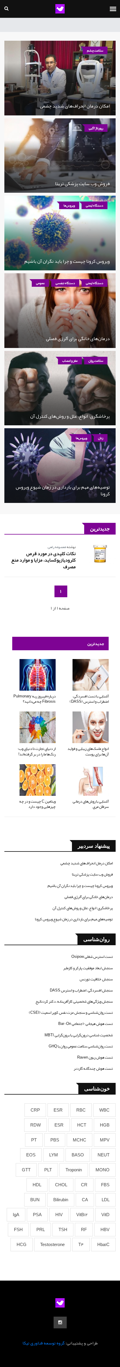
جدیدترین (95, 643)
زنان (100, 438)
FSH (18, 1229)
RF (84, 1229)
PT (34, 1140)
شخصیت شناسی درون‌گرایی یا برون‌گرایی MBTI (79, 1035)
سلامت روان (96, 360)
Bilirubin (60, 1199)
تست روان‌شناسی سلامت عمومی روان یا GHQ (81, 1046)
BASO (78, 1155)
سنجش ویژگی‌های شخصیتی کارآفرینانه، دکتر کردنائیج (74, 1001)
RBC (81, 1110)
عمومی (40, 283)
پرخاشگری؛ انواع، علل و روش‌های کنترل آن (70, 416)
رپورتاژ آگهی (96, 128)
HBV (105, 1229)
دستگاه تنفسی (65, 283)
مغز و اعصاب (69, 360)
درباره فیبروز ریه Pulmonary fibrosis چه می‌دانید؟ (34, 698)
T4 (81, 1244)
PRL (40, 1229)
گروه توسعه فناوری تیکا (43, 1343)
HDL (37, 1184)
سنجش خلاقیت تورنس (96, 979)
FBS (105, 1184)
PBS (54, 1140)
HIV (59, 1214)
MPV (105, 1140)
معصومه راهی (56, 546)
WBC (104, 1110)
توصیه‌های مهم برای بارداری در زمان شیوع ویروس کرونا (63, 490)
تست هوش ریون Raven (95, 1057)
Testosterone (52, 1244)
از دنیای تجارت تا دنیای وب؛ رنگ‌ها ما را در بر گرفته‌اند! (37, 751)
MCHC (79, 1140)
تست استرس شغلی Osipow (92, 956)
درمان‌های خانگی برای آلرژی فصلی (78, 338)
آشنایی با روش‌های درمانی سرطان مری (91, 804)
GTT (26, 1169)
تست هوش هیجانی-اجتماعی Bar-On (85, 1024)
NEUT (104, 1155)
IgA (16, 1214)
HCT (81, 1125)
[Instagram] (60, 1322)
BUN (35, 1199)
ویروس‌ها (69, 205)
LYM (53, 1155)
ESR (58, 1110)
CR (84, 1184)
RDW (35, 1125)
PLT (48, 1169)
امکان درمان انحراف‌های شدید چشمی (75, 106)
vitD (105, 1214)
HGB (105, 1125)
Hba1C (103, 1244)
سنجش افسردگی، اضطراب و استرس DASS (81, 990)
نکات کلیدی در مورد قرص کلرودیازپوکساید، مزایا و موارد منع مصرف (43, 560)
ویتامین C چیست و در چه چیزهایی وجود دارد (37, 804)
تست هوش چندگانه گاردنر (93, 1068)
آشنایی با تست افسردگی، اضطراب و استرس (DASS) (89, 698)
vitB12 (82, 1214)
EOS (31, 1155)
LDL (106, 1199)
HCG (22, 1244)
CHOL (61, 1184)
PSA (37, 1214)
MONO (103, 1169)
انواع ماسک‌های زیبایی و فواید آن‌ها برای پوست (88, 751)
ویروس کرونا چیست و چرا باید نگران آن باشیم (67, 261)
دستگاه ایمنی (94, 205)
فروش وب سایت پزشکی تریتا (82, 183)
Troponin (74, 1169)
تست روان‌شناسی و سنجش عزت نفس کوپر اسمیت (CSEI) (71, 1012)
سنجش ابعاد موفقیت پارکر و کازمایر (88, 968)
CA (85, 1199)
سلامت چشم (95, 50)
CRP (35, 1110)
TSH (63, 1229)
